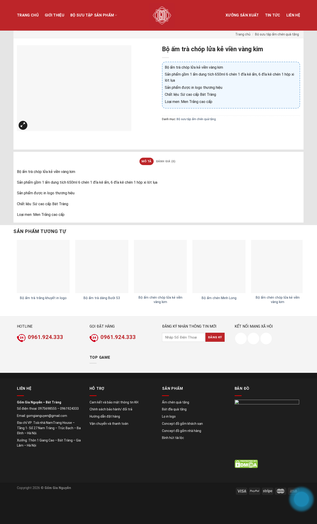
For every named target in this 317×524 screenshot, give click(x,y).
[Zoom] (23, 125)
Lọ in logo (169, 416)
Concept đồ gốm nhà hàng (181, 431)
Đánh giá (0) (165, 161)
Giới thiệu (54, 15)
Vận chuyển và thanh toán (109, 423)
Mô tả (146, 161)
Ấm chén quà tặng (175, 402)
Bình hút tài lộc (173, 438)
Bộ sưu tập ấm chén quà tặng (277, 34)
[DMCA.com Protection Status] (246, 464)
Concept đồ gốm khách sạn (182, 423)
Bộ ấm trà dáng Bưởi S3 (102, 298)
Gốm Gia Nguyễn (58, 488)
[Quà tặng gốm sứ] (162, 15)
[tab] (146, 161)
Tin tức (272, 15)
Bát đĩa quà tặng (174, 409)
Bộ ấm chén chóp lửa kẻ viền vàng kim (160, 300)
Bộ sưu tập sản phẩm (92, 15)
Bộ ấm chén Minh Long (219, 298)
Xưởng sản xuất (242, 15)
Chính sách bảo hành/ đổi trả (111, 409)
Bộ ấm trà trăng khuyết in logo (43, 298)
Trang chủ (28, 15)
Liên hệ (293, 15)
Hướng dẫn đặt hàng (105, 416)
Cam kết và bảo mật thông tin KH (114, 402)
